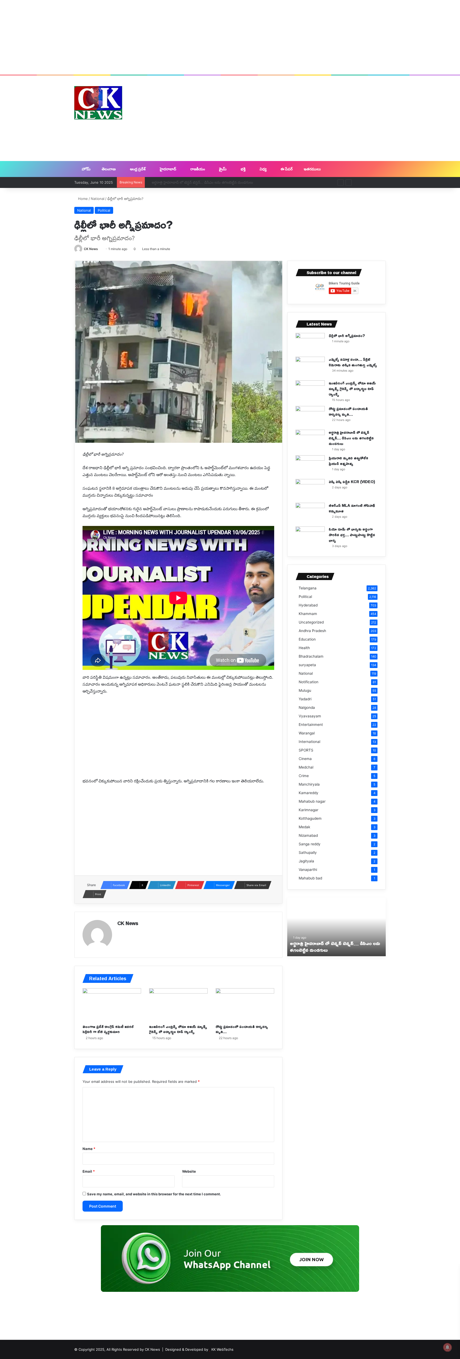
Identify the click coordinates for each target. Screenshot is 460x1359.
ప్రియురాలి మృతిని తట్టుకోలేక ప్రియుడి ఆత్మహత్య (348, 460)
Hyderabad (308, 605)
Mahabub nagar (312, 801)
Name (89, 1149)
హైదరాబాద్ (167, 169)
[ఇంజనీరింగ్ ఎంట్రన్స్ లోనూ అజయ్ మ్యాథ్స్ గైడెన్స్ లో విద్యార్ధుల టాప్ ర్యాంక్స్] (178, 1004)
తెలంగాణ (108, 169)
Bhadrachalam (311, 656)
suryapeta (307, 665)
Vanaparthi (308, 869)
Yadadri (305, 699)
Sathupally (308, 852)
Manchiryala (309, 784)
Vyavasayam (310, 716)
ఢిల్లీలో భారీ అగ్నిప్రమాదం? (347, 335)
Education (307, 639)
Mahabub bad (310, 878)
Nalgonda (307, 707)
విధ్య (262, 169)
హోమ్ (86, 169)
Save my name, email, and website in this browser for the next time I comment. (154, 1194)
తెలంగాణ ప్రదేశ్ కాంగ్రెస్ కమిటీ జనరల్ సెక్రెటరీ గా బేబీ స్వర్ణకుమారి (108, 1029)
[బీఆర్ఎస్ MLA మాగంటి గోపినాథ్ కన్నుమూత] (310, 513)
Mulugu (305, 690)
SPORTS (306, 750)
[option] (336, 927)
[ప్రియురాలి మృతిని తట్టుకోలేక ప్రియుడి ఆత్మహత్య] (310, 465)
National (97, 198)
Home (82, 198)
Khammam (308, 614)
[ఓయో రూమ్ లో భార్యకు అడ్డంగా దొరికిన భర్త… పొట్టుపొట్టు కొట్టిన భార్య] (310, 536)
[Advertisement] (230, 37)
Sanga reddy (310, 844)
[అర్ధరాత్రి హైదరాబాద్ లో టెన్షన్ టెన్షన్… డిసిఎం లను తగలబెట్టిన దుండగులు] (310, 440)
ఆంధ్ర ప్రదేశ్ (137, 169)
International (309, 741)
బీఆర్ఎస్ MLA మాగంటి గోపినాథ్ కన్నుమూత (352, 508)
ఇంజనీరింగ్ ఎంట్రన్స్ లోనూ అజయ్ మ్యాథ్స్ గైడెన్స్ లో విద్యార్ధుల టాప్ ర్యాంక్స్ (178, 1029)
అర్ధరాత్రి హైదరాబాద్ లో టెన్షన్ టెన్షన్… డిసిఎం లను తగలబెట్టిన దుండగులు (198, 182)
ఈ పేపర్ (286, 169)
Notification (308, 682)
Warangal (307, 733)
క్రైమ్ (222, 169)
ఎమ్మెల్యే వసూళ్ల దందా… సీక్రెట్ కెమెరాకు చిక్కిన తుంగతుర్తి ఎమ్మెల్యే (353, 362)
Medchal (306, 767)
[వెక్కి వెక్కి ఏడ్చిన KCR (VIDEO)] (310, 489)
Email (89, 1171)
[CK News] (98, 102)
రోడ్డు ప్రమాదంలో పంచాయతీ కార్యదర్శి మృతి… (242, 1029)
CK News (91, 249)
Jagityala (306, 861)
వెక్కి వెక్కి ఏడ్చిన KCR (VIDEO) (352, 481)
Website (189, 1171)
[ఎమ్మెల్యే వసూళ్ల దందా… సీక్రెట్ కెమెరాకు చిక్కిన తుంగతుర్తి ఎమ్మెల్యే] (310, 367)
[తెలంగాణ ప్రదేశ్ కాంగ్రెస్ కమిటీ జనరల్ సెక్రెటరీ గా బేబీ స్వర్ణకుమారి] (112, 1004)
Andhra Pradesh (312, 631)
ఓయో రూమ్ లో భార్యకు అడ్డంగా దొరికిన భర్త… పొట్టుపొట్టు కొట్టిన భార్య (352, 534)
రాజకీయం (197, 169)
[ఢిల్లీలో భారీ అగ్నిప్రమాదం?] (310, 343)
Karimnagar (308, 810)
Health (304, 648)
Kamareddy (308, 793)
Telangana (308, 588)
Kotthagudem (310, 818)
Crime (304, 776)
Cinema (305, 759)
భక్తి (242, 169)
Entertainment (311, 724)
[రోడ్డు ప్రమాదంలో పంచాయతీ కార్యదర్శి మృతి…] (245, 1004)
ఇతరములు (312, 169)
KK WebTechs (222, 1349)
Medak (304, 827)
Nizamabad (308, 835)
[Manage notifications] (447, 1347)
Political (104, 210)
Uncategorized (311, 622)
